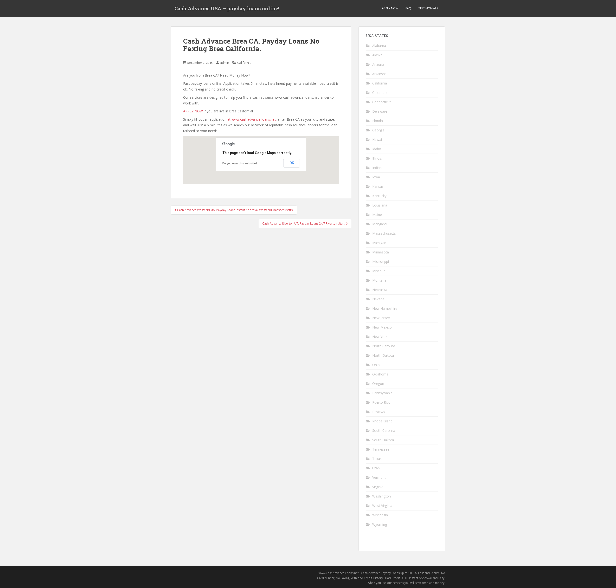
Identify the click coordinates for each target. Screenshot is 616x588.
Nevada (378, 299)
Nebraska (379, 289)
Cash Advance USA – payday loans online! (226, 8)
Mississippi (380, 261)
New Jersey (381, 318)
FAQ (408, 8)
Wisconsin (380, 515)
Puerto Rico (381, 402)
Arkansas (379, 73)
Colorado (379, 92)
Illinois (377, 158)
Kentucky (379, 196)
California (244, 62)
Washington (381, 496)
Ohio (376, 364)
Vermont (379, 477)
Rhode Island (382, 421)
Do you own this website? (239, 163)
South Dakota (383, 440)
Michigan (379, 242)
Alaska (377, 55)
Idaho (376, 149)
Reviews (378, 411)
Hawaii (377, 139)
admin (224, 62)
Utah (376, 468)
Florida (377, 120)
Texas (377, 458)
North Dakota (383, 355)
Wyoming (379, 524)
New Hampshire (384, 308)
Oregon (378, 383)
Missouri (378, 271)
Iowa (376, 177)
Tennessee (380, 449)
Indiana (378, 167)
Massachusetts (384, 233)
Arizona (378, 64)
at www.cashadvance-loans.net (251, 119)
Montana (379, 280)
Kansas (378, 186)
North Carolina (383, 346)
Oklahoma (380, 374)
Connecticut (381, 102)
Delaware (379, 111)
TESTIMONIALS (428, 8)
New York (379, 336)
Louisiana (379, 205)
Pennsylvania (382, 393)
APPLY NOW (390, 8)
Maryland (379, 224)
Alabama (379, 45)
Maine (377, 214)
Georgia (378, 130)
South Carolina (383, 430)
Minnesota (380, 252)
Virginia (377, 487)
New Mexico (382, 327)
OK (291, 163)
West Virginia (382, 505)
